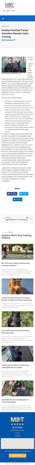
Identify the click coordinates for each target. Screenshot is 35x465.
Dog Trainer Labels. (8, 94)
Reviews (17, 436)
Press (18, 433)
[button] (3, 18)
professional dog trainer (19, 164)
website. (28, 101)
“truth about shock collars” (16, 110)
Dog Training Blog (17, 430)
